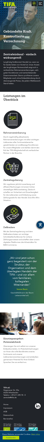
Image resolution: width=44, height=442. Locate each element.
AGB (5, 411)
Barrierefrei (8, 419)
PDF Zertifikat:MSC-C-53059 (18, 425)
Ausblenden (11, 437)
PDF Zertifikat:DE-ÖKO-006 (7, 425)
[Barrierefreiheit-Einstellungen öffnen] (40, 224)
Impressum (7, 408)
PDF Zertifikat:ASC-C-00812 (32, 425)
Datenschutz (8, 415)
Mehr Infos (35, 434)
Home (5, 404)
